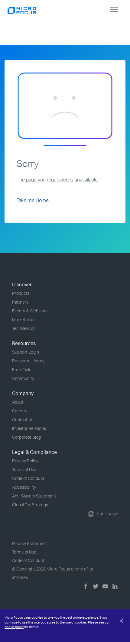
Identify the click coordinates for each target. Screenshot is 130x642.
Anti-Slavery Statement (34, 495)
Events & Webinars (29, 310)
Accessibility (24, 487)
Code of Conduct (28, 478)
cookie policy (14, 627)
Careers (19, 410)
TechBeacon (24, 328)
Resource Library (28, 360)
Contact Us (22, 419)
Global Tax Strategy (30, 504)
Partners (20, 301)
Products (21, 293)
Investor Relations (29, 428)
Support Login (25, 351)
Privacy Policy (25, 460)
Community (23, 378)
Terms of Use (24, 469)
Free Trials (21, 369)
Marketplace (24, 319)
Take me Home (33, 200)
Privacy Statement (29, 543)
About (18, 401)
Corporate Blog (26, 437)
